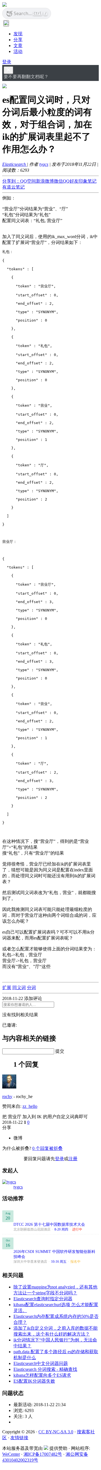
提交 (59, 1051)
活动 (17, 51)
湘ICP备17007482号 (43, 1454)
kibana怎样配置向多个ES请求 (42, 1375)
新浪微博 (45, 181)
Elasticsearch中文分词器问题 (40, 1363)
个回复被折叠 (47, 1148)
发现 (17, 33)
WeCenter (11, 1454)
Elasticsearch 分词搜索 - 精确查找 (45, 1369)
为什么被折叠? (16, 1148)
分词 (31, 987)
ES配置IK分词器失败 (34, 1381)
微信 (58, 181)
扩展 (6, 987)
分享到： (11, 181)
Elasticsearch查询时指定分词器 (42, 1298)
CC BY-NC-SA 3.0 (55, 1431)
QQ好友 (71, 181)
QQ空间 (28, 181)
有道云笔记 (13, 187)
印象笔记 (88, 181)
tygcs (43, 164)
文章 (17, 45)
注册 (72, 1158)
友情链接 (19, 1437)
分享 (17, 39)
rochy (7, 1096)
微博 (17, 1138)
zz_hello (29, 1106)
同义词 (19, 987)
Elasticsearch (14, 164)
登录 (6, 61)
